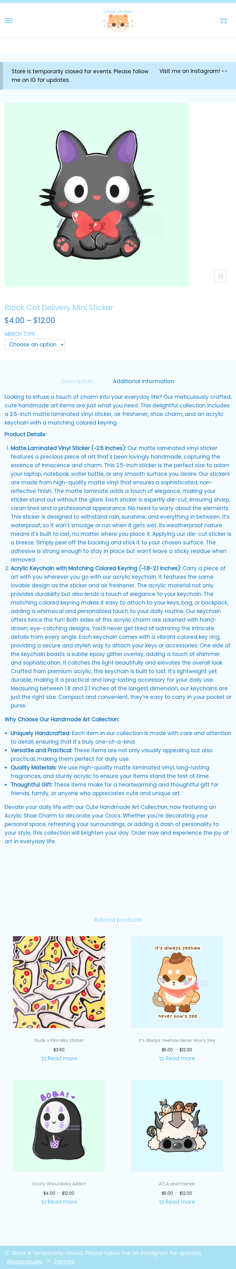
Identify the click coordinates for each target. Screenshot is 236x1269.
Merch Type (20, 334)
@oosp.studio (24, 1261)
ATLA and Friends (177, 1184)
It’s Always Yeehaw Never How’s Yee (177, 1040)
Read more (62, 1058)
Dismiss (64, 1261)
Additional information (143, 381)
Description (77, 381)
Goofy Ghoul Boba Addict (59, 1184)
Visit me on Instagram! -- (193, 71)
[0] (223, 20)
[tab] (77, 381)
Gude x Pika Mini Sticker (59, 1040)
